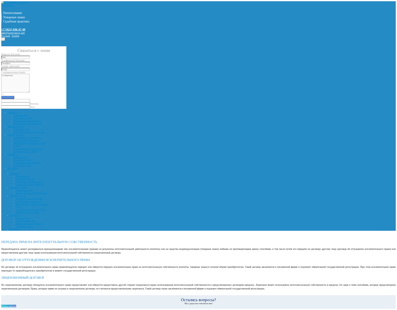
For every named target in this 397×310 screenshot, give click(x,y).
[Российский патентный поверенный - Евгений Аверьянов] (20, 5)
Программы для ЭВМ (25, 151)
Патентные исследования (27, 137)
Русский (5, 36)
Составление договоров (26, 140)
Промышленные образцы (27, 121)
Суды (16, 146)
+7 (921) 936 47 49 (13, 29)
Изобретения (20, 115)
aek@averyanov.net (13, 33)
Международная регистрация (29, 132)
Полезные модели (23, 118)
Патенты (12, 112)
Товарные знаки (16, 126)
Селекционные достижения (28, 148)
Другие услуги (15, 135)
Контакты (12, 168)
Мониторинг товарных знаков (30, 143)
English (15, 36)
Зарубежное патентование (27, 123)
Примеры (12, 154)
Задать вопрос (8, 306)
